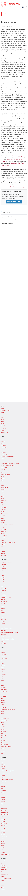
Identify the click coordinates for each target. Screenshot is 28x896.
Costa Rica (3, 590)
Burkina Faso (4, 448)
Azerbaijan (3, 654)
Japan (2, 683)
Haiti (2, 610)
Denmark (3, 782)
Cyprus (2, 777)
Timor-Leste (4, 740)
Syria (2, 733)
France (2, 788)
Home (2, 408)
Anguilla (3, 577)
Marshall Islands (5, 867)
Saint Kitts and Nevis (6, 628)
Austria (3, 764)
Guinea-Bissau (4, 487)
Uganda (3, 551)
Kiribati (3, 865)
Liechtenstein (4, 808)
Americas (3, 415)
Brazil (2, 582)
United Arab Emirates (6, 746)
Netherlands (4, 825)
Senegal (3, 527)
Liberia (2, 496)
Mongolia (3, 707)
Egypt (2, 472)
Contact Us (4, 428)
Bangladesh (4, 658)
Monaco (3, 821)
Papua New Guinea (6, 878)
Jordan (2, 685)
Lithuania (3, 810)
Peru (2, 626)
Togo (2, 546)
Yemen (2, 753)
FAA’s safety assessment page (17, 187)
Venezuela (3, 643)
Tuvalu (2, 887)
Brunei (2, 663)
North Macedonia (5, 815)
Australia (3, 861)
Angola (3, 441)
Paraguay (3, 623)
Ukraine (3, 852)
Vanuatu (3, 889)
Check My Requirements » (14, 201)
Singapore (3, 729)
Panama (3, 621)
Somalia (3, 533)
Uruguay (3, 641)
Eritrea (2, 476)
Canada (3, 584)
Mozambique (4, 513)
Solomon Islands (5, 883)
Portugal (3, 832)
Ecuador (3, 599)
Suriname (3, 634)
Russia (2, 724)
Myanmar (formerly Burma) (8, 709)
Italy (2, 804)
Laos (2, 698)
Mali (2, 505)
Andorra (3, 762)
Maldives (3, 705)
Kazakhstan (4, 687)
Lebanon (3, 700)
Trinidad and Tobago (6, 637)
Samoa (2, 880)
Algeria (3, 439)
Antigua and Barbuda (6, 562)
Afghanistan (4, 650)
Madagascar (4, 500)
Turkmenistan (4, 744)
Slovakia (3, 841)
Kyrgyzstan (4, 696)
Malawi (3, 502)
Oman (2, 713)
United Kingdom (5, 854)
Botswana (3, 445)
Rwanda (3, 522)
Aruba (2, 575)
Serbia (2, 839)
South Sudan (4, 538)
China (2, 667)
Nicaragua (3, 619)
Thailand (3, 738)
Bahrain (3, 656)
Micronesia (4, 869)
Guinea (3, 489)
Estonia (3, 784)
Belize (2, 571)
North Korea (4, 689)
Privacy (3, 430)
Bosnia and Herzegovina (7, 771)
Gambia (3, 483)
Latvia (5, 14)
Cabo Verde (4, 454)
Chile (2, 586)
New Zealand (4, 874)
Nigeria (3, 520)
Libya (2, 498)
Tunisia (3, 549)
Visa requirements (5, 410)
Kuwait (2, 694)
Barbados (3, 568)
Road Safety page (17, 156)
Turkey (2, 742)
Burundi (3, 450)
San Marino (4, 836)
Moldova (3, 819)
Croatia (3, 775)
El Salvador (4, 601)
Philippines (4, 720)
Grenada (3, 604)
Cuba (2, 593)
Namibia (3, 516)
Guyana (3, 608)
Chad (2, 459)
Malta (2, 817)
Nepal (2, 711)
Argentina (3, 564)
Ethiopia (3, 478)
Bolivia (2, 579)
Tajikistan (3, 735)
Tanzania (3, 544)
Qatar (2, 722)
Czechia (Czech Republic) (7, 779)
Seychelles (3, 529)
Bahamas (3, 566)
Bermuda (3, 573)
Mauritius (3, 509)
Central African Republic (7, 456)
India (2, 672)
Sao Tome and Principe (7, 524)
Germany (3, 790)
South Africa (4, 535)
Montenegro (4, 823)
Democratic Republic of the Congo (10, 463)
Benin (2, 443)
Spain (2, 845)
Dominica (3, 595)
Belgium (3, 768)
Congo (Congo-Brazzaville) (8, 465)
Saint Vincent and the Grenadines (9, 632)
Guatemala (3, 606)
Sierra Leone (4, 531)
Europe (3, 419)
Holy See (3, 795)
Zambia (3, 553)
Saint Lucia (4, 630)
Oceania (3, 421)
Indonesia (3, 674)
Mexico (3, 617)
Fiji (1, 863)
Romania (3, 834)
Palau (2, 876)
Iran (2, 676)
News (2, 423)
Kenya (2, 491)
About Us (3, 426)
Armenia (3, 652)
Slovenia (3, 843)
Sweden (3, 847)
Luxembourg (4, 812)
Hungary (3, 797)
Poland (3, 830)
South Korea (4, 691)
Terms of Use (4, 432)
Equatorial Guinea (5, 474)
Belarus (3, 766)
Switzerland (4, 850)
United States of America (7, 639)
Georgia (3, 669)
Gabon (2, 480)
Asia (2, 417)
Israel (2, 680)
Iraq (2, 678)
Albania (3, 760)
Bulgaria (3, 773)
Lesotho (3, 494)
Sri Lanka (3, 731)
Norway (3, 828)
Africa (2, 412)
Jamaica (3, 615)
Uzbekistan (4, 749)
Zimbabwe (3, 555)
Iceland (3, 799)
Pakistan (3, 716)
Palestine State (5, 718)
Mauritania (4, 507)
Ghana (2, 485)
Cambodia (3, 665)
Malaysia (3, 702)
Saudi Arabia (4, 727)
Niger (2, 518)
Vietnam (3, 751)
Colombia (3, 588)
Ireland (3, 801)
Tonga (2, 885)
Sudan (2, 540)
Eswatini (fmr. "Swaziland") (8, 542)
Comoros (3, 461)
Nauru (2, 872)
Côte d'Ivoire (4, 467)
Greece (2, 793)
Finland (3, 786)
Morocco (3, 511)
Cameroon (3, 452)
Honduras (3, 612)
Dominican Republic (6, 597)
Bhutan (3, 661)
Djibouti (3, 470)
